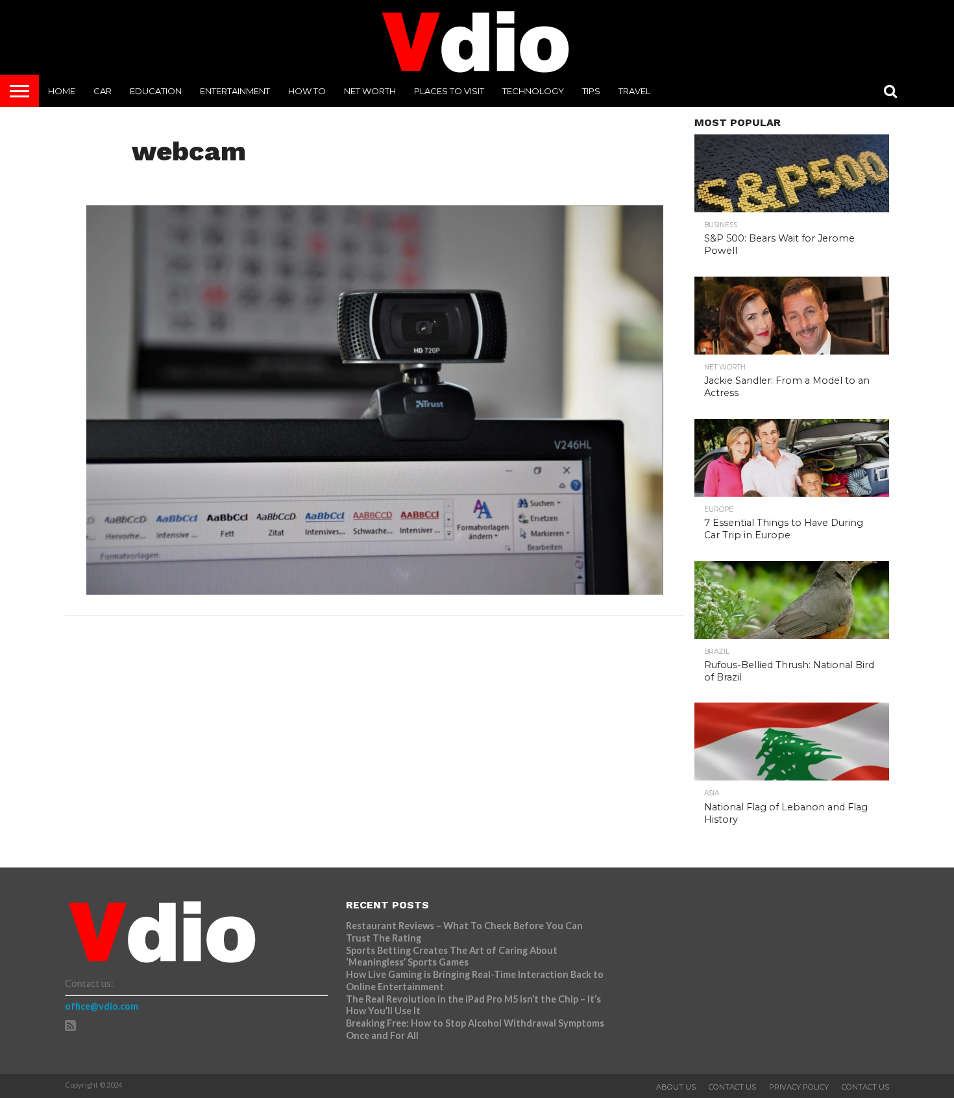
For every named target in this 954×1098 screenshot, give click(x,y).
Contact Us (732, 1087)
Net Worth (370, 91)
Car (102, 91)
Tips (591, 91)
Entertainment (235, 91)
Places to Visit (449, 91)
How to (307, 91)
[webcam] (374, 590)
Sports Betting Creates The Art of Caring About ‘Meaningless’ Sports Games (451, 956)
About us (676, 1087)
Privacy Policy (799, 1087)
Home (61, 91)
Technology (533, 91)
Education (156, 91)
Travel (634, 91)
